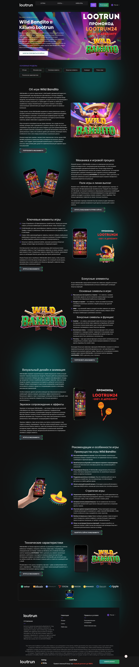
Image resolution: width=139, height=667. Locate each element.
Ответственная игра (90, 626)
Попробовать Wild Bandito (33, 150)
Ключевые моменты (53, 70)
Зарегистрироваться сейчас (34, 53)
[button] (115, 5)
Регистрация (104, 5)
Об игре (24, 70)
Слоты (59, 3)
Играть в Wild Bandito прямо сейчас (88, 210)
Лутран (43, 3)
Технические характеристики (30, 75)
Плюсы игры (99, 70)
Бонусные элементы (71, 70)
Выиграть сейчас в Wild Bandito (86, 533)
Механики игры (37, 70)
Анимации (87, 70)
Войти (93, 5)
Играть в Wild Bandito (31, 269)
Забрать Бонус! (109, 661)
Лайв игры (79, 3)
